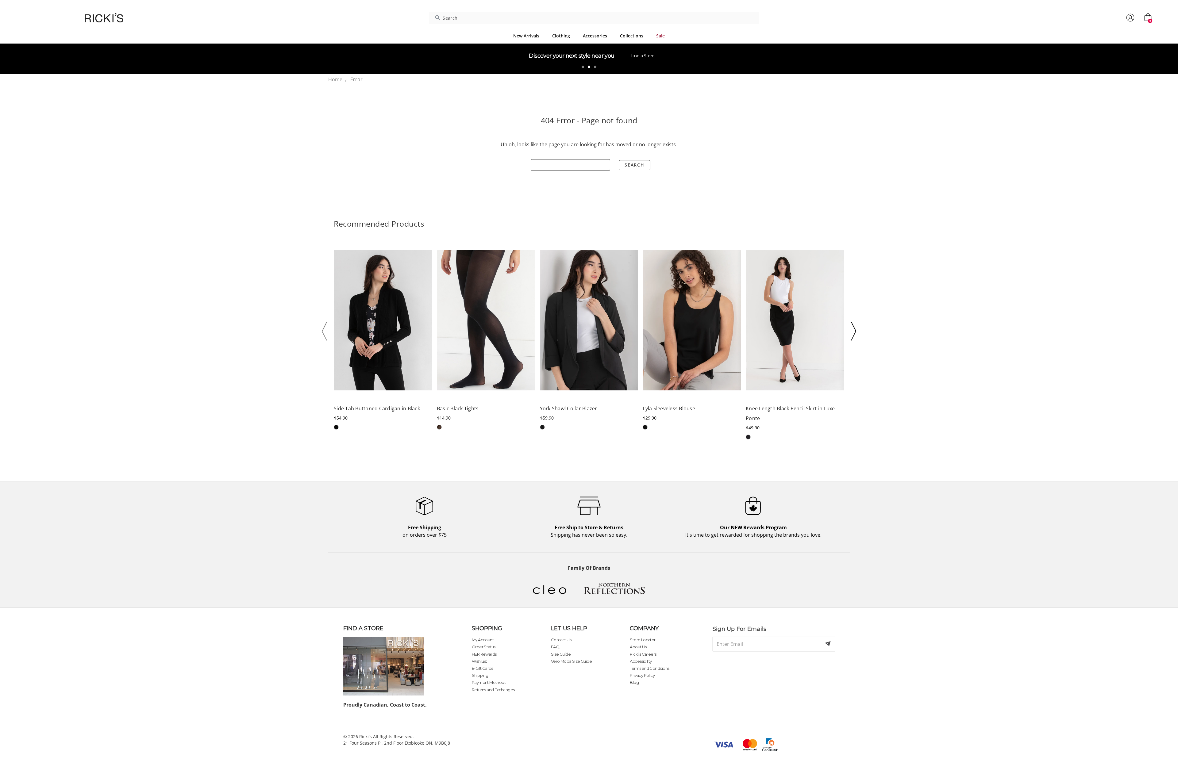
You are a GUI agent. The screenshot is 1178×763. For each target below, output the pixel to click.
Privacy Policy (642, 675)
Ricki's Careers (643, 654)
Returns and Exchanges (493, 689)
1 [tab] (583, 67)
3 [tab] (595, 67)
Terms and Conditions (649, 668)
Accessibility (641, 661)
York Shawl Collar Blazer (568, 408)
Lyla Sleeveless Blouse (669, 408)
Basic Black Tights (458, 408)
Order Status (483, 646)
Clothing (561, 36)
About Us (638, 646)
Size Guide (561, 654)
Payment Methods (489, 682)
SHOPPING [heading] (487, 628)
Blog (634, 682)
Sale (660, 36)
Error (356, 79)
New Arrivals (526, 36)
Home (335, 79)
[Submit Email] (828, 644)
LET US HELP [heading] (569, 628)
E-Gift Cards (482, 668)
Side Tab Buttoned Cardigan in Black (377, 408)
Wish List (479, 661)
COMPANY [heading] (644, 628)
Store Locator (642, 639)
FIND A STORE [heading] (363, 628)
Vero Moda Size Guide (571, 661)
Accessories (595, 36)
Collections (631, 36)
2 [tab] (589, 67)
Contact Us (561, 639)
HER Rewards (484, 654)
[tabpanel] (589, 58)
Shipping (480, 675)
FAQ (555, 646)
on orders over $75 (424, 531)
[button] (326, 331)
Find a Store (643, 56)
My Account (483, 639)
